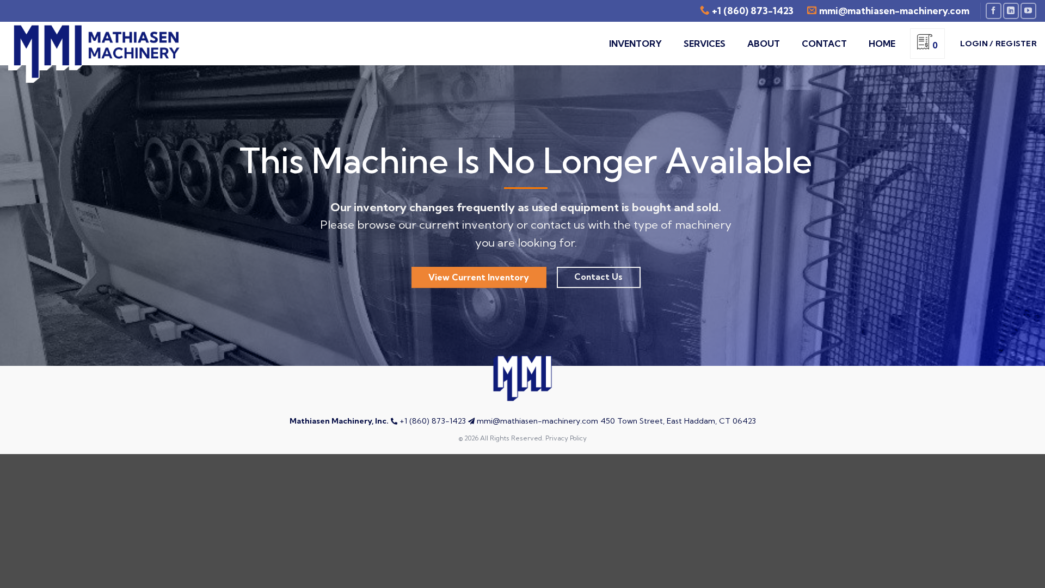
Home (882, 43)
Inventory (635, 43)
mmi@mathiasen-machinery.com (537, 421)
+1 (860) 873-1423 (753, 10)
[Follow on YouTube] (1028, 11)
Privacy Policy (566, 438)
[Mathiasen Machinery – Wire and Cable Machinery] (98, 53)
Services (705, 43)
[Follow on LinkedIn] (1011, 11)
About (763, 43)
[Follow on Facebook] (993, 11)
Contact (824, 43)
